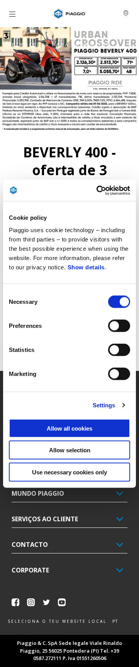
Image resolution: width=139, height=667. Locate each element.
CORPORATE (30, 570)
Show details (86, 267)
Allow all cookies (69, 428)
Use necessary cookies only (69, 472)
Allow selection (69, 450)
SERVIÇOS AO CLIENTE (45, 519)
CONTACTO (30, 544)
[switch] (119, 325)
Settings (104, 405)
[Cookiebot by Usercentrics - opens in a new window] (98, 190)
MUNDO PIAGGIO (38, 493)
